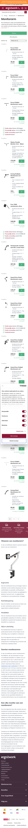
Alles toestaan (14, 436)
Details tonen (19, 431)
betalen (10, 134)
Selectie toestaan (14, 440)
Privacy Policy (17, 822)
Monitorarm (12, 15)
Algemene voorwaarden (9, 825)
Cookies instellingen (21, 825)
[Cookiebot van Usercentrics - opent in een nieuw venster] (20, 386)
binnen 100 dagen (14, 128)
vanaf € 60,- (13, 132)
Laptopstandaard (5, 769)
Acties (3, 779)
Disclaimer (9, 822)
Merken (3, 773)
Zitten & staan (5, 763)
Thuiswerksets (5, 777)
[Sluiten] (26, 2)
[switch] (24, 416)
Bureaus (3, 761)
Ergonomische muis (6, 767)
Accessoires (4, 775)
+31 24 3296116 (15, 130)
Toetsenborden (5, 765)
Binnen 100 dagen (15, 4)
